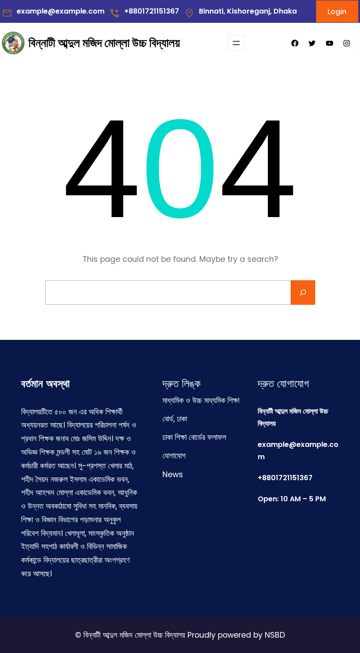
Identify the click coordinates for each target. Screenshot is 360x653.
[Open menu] (236, 43)
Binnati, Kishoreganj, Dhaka (248, 11)
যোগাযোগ (174, 455)
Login (337, 12)
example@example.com (60, 11)
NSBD (275, 635)
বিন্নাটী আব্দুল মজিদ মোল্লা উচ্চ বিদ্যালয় (104, 42)
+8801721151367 (151, 11)
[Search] (303, 292)
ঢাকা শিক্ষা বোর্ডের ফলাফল (194, 437)
